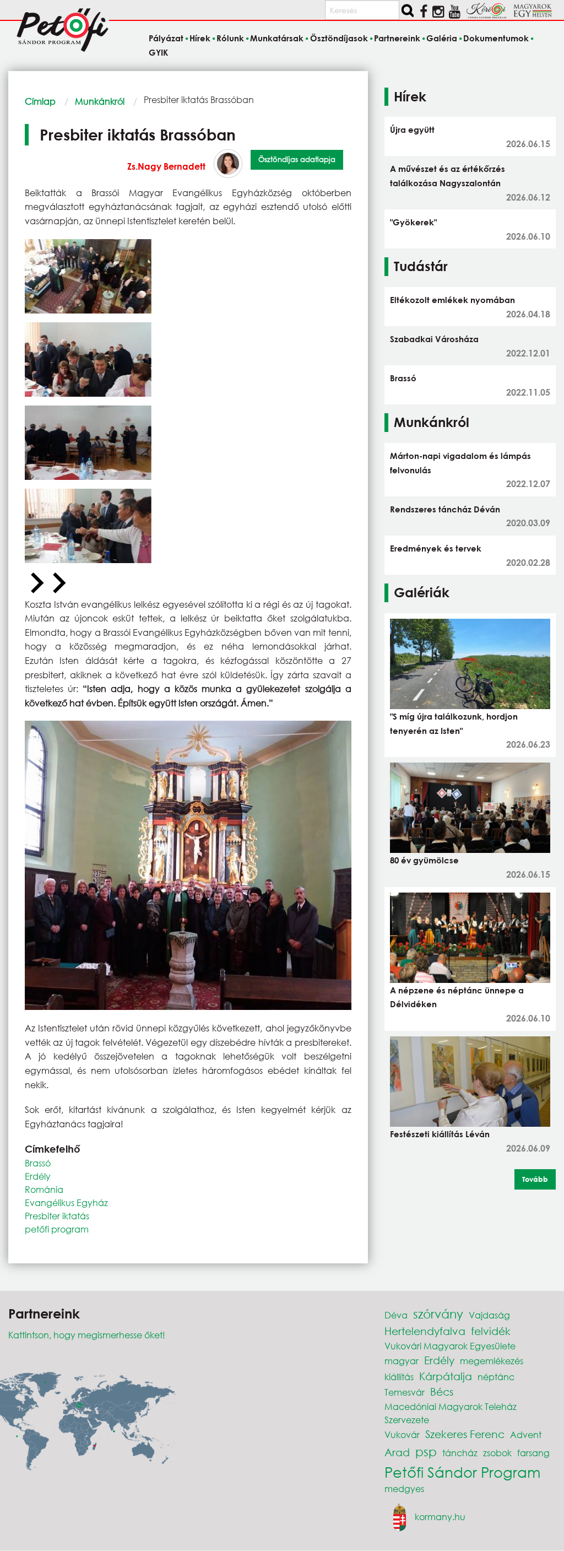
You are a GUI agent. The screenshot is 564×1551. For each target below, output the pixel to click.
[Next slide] (58, 583)
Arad (397, 1452)
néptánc (496, 1376)
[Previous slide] (36, 583)
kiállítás (399, 1376)
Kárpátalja (445, 1376)
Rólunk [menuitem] (230, 38)
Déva (396, 1315)
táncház (460, 1452)
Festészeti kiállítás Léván (440, 1134)
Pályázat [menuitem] (166, 38)
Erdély (38, 1176)
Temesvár (404, 1392)
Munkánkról (99, 101)
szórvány (438, 1314)
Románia (44, 1189)
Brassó (38, 1163)
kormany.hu (440, 1516)
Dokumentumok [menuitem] (496, 38)
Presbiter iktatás (57, 1216)
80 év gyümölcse (424, 860)
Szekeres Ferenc (465, 1434)
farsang (533, 1452)
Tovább (535, 1179)
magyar (401, 1360)
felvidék (491, 1331)
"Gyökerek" (413, 222)
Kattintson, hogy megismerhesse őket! (86, 1335)
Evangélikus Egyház (66, 1202)
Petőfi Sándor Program (462, 1471)
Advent (525, 1434)
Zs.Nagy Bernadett (166, 166)
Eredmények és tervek (435, 548)
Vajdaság (489, 1315)
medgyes (404, 1488)
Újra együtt (412, 129)
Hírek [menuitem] (199, 38)
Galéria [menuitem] (441, 38)
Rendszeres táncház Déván (445, 509)
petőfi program (57, 1229)
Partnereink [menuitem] (397, 38)
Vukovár (402, 1434)
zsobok (497, 1452)
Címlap (40, 101)
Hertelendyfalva (424, 1331)
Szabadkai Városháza (434, 339)
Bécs (441, 1391)
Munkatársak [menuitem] (276, 38)
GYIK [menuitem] (158, 52)
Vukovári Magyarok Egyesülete (450, 1346)
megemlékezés (491, 1360)
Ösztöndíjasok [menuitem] (338, 38)
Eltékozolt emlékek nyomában (452, 300)
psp (426, 1451)
